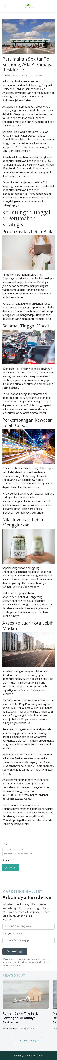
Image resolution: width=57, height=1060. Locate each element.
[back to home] (4, 6)
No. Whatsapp (12, 934)
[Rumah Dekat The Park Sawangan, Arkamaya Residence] (26, 994)
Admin (8, 75)
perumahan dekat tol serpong (18, 853)
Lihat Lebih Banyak (28, 1040)
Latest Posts (36, 75)
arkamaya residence (13, 849)
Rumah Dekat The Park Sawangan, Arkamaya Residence (20, 1017)
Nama (6, 919)
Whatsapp (14, 951)
